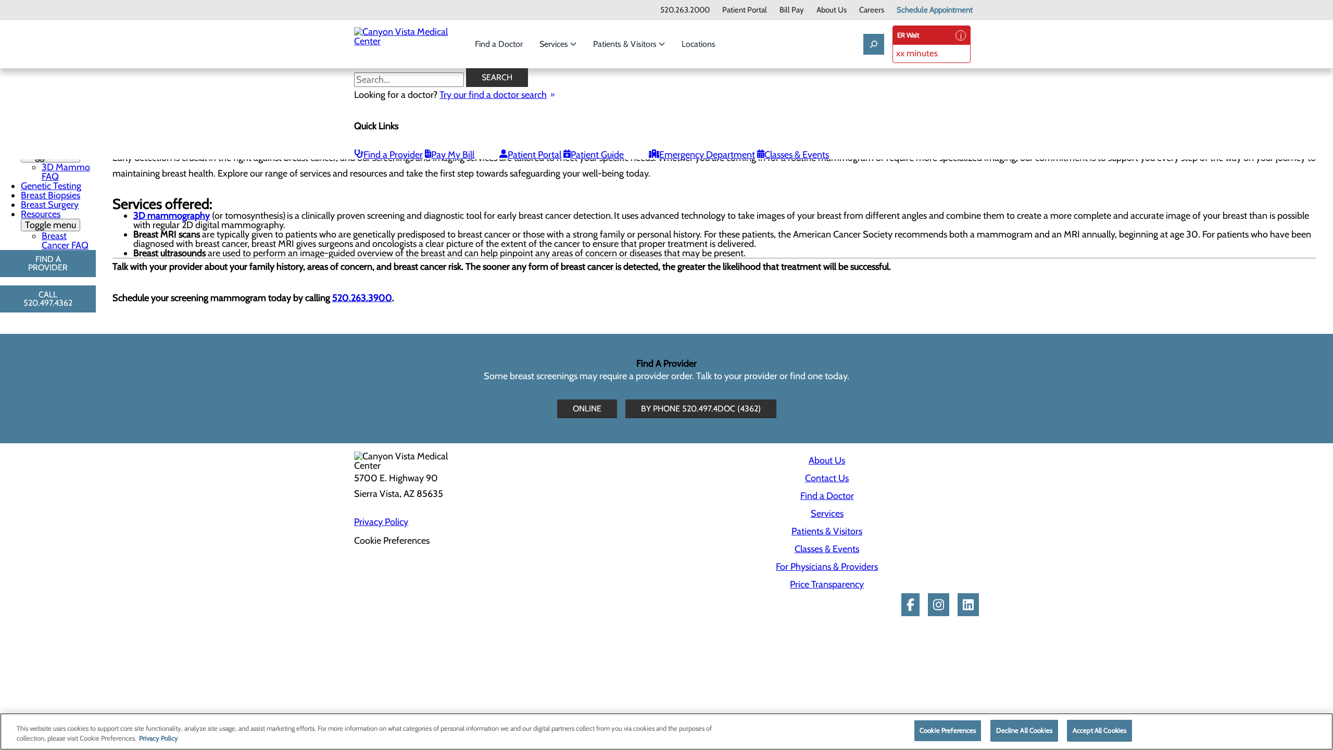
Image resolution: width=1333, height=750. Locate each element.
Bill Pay (791, 10)
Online (587, 409)
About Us (831, 10)
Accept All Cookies (1099, 730)
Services (554, 44)
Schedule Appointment (935, 10)
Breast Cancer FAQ (65, 240)
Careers (871, 10)
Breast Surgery (50, 204)
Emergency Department (707, 154)
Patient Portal (744, 10)
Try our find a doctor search (493, 95)
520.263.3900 (362, 298)
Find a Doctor (499, 44)
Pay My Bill (452, 154)
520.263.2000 (685, 10)
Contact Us (827, 478)
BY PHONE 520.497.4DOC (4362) (701, 409)
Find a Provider (393, 154)
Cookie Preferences (948, 730)
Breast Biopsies (50, 195)
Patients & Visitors (626, 44)
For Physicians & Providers (827, 566)
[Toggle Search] (873, 44)
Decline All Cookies (1024, 730)
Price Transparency (827, 584)
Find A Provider (48, 263)
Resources (48, 219)
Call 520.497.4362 (47, 299)
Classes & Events (796, 154)
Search (497, 77)
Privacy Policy (381, 522)
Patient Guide (597, 154)
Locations (698, 44)
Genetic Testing (51, 186)
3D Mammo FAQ (66, 171)
